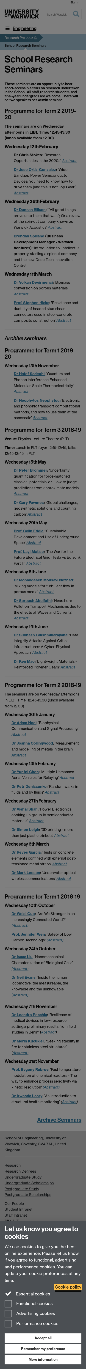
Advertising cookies (35, 1313)
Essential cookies (32, 1294)
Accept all (43, 1338)
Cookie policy (68, 1287)
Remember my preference (43, 1349)
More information (43, 1359)
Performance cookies (36, 1323)
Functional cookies (34, 1303)
